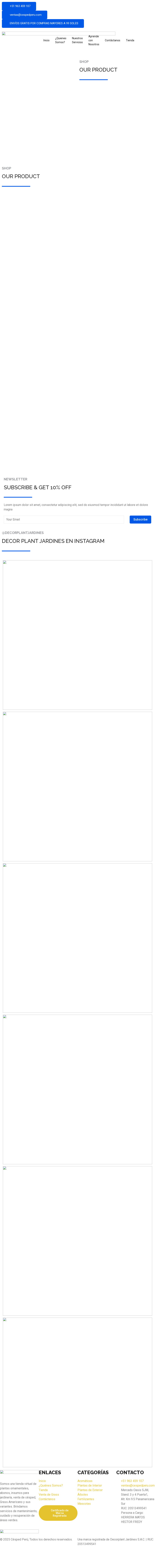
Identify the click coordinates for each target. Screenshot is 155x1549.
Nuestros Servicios (77, 40)
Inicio (46, 40)
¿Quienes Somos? (60, 40)
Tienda (130, 40)
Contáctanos (112, 40)
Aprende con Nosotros (93, 40)
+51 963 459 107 (20, 6)
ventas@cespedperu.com (26, 14)
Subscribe (140, 519)
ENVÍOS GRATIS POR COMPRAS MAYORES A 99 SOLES (44, 23)
